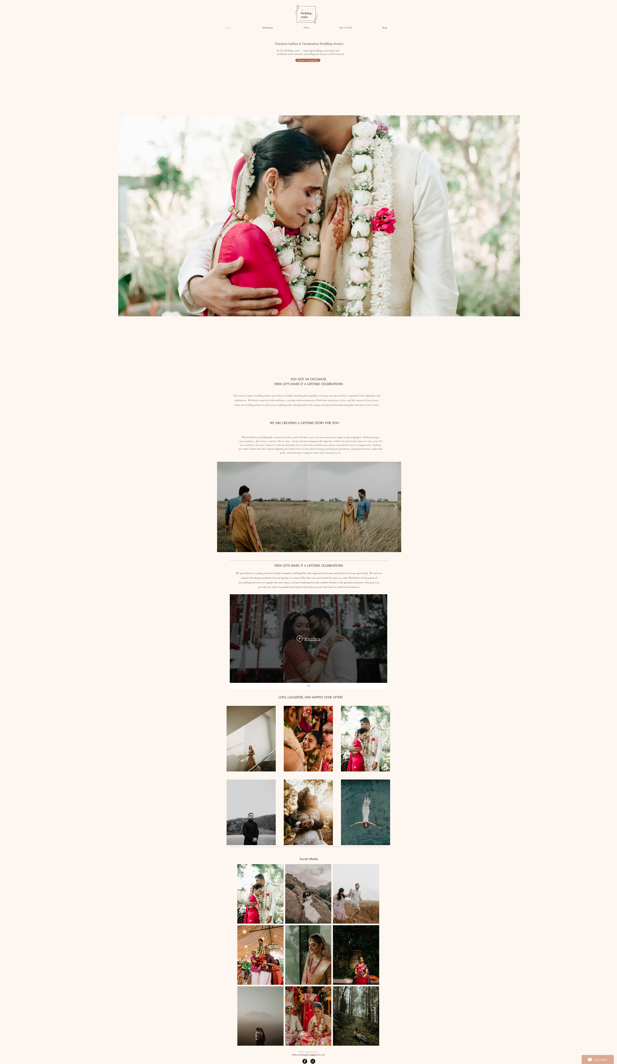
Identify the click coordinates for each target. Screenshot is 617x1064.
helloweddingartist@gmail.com (308, 1054)
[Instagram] (312, 1061)
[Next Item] (396, 507)
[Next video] (380, 639)
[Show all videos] (308, 686)
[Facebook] (304, 1061)
